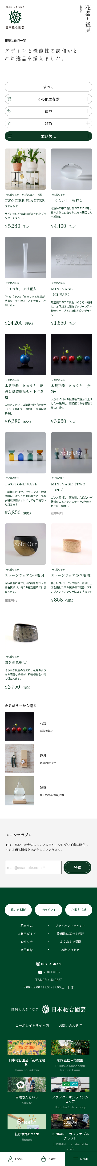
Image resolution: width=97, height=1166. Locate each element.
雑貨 (48, 123)
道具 (48, 111)
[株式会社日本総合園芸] (48, 1009)
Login (19, 1159)
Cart (52, 1159)
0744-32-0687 (52, 979)
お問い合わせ (69, 1025)
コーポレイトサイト (30, 1025)
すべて (48, 87)
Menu (84, 1159)
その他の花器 (48, 99)
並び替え (48, 136)
